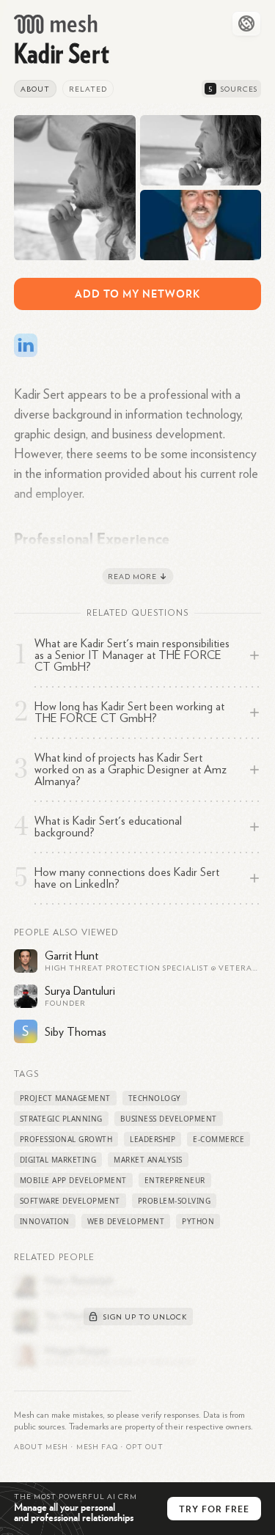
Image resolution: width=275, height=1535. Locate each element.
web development (126, 1221)
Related (88, 89)
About (35, 89)
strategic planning (61, 1118)
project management (65, 1098)
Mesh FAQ (97, 1447)
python (198, 1221)
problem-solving (174, 1201)
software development (70, 1201)
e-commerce (218, 1139)
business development (168, 1118)
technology (154, 1098)
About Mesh (41, 1447)
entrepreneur (174, 1180)
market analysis (148, 1160)
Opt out (145, 1447)
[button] (97, 1447)
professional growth (66, 1139)
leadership (152, 1139)
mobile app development (73, 1180)
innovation (45, 1221)
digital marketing (58, 1160)
